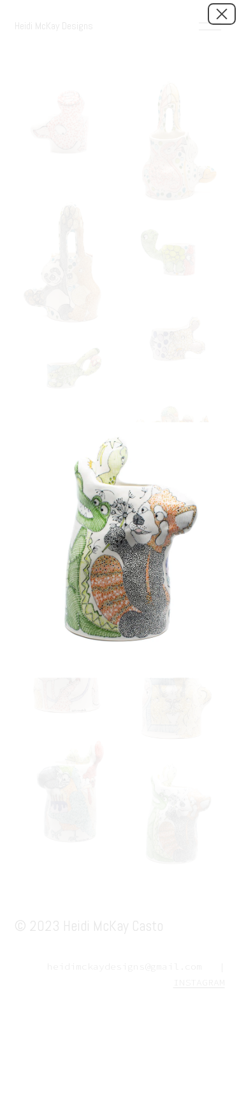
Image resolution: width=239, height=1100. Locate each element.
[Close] (222, 14)
